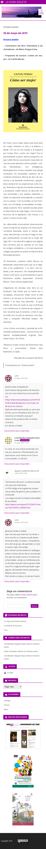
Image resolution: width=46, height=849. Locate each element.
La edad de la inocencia (13, 625)
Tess (6, 630)
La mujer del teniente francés (15, 621)
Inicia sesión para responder (16, 430)
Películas (7, 700)
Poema (6, 705)
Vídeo (6, 709)
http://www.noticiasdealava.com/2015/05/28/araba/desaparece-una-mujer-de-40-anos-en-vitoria (22, 402)
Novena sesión (32, 651)
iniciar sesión (27, 594)
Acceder (10, 673)
